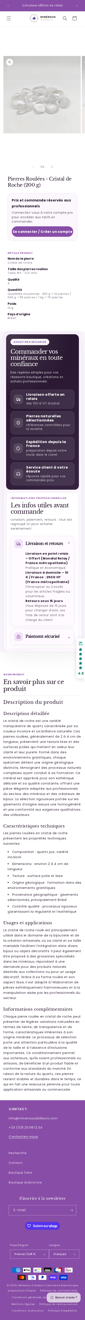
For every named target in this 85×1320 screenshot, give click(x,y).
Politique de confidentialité (58, 1290)
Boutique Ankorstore (25, 1182)
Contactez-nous (23, 1136)
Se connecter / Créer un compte (43, 231)
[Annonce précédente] (8, 5)
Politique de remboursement (58, 1304)
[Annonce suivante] (77, 5)
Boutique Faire (20, 1172)
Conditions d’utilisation (28, 1310)
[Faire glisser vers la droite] (52, 167)
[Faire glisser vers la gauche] (33, 167)
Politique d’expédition (62, 1310)
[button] (9, 18)
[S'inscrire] (71, 1210)
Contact (15, 1163)
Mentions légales (23, 1304)
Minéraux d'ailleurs (31, 1285)
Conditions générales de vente (33, 1297)
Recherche (17, 1153)
